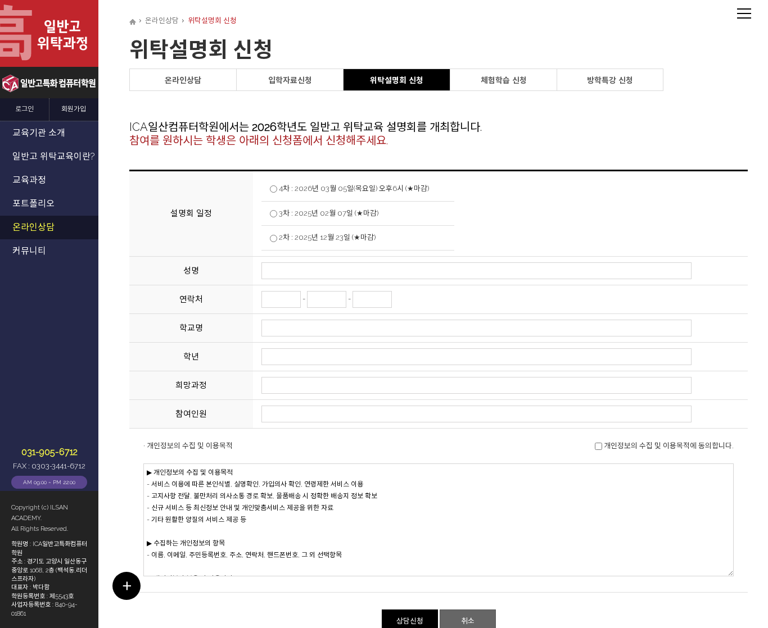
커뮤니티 (29, 250)
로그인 (24, 109)
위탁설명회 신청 (396, 80)
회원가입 (73, 109)
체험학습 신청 (504, 80)
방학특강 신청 (610, 80)
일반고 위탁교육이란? (53, 156)
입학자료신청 (290, 80)
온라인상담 (33, 227)
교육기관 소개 (38, 133)
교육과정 (29, 180)
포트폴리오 (33, 203)
